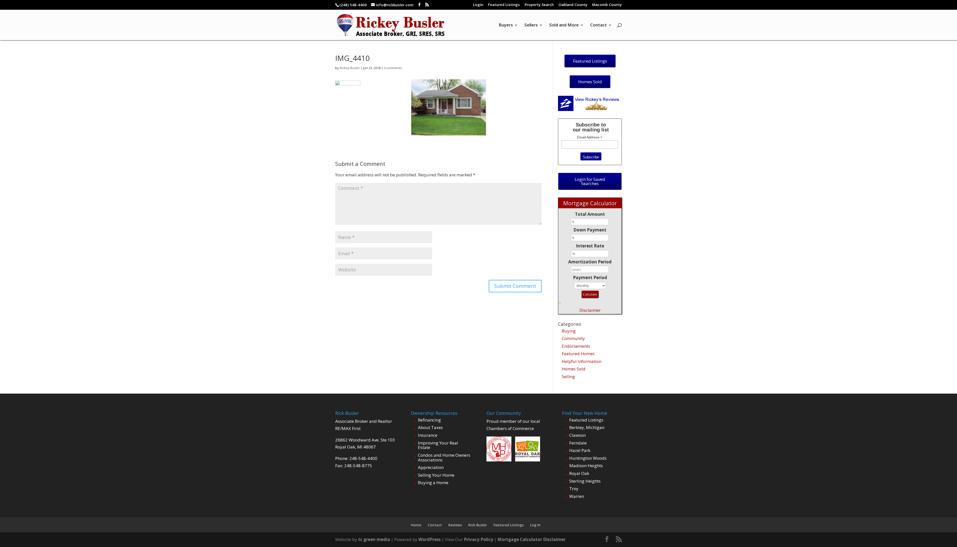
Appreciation (431, 467)
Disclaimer (590, 310)
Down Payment (589, 230)
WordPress (429, 539)
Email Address (589, 137)
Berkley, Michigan (586, 427)
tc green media (374, 539)
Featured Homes (578, 353)
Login (478, 5)
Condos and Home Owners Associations (444, 457)
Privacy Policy (478, 539)
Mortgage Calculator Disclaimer (531, 539)
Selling (568, 376)
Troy (573, 488)
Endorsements (576, 346)
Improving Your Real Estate (438, 445)
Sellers (531, 25)
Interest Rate (590, 246)
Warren (576, 496)
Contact (598, 25)
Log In (535, 525)
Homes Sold (573, 369)
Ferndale (578, 443)
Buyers (506, 25)
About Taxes (430, 427)
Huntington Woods (588, 458)
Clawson (577, 435)
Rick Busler (477, 525)
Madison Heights (586, 465)
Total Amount (590, 214)
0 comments (393, 68)
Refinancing (429, 420)
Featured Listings (504, 5)
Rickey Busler (350, 68)
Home (416, 525)
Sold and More (564, 25)
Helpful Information (581, 361)
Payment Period (590, 277)
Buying (569, 331)
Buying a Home (433, 482)
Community (573, 338)
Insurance (427, 435)
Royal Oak (579, 473)
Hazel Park (579, 450)
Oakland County (572, 5)
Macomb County (607, 5)
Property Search (539, 5)
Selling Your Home (436, 475)
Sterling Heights (585, 481)
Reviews (455, 525)
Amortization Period (590, 262)
